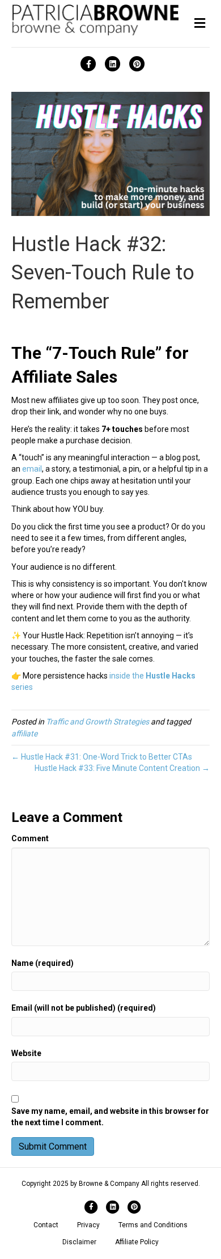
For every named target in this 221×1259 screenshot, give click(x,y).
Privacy (88, 1225)
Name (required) (42, 963)
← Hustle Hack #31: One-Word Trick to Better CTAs (101, 756)
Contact (45, 1225)
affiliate (24, 733)
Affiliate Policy (137, 1242)
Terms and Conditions (153, 1225)
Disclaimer (79, 1242)
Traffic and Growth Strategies (97, 721)
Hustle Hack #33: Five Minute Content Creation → (122, 768)
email (32, 468)
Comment (30, 838)
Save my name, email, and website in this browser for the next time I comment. (110, 1117)
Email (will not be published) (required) (83, 1007)
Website (26, 1053)
